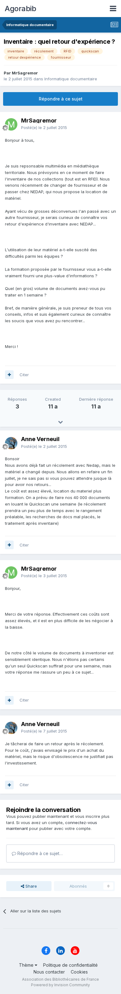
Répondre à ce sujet (61, 98)
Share (30, 886)
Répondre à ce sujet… (39, 853)
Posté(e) (44, 127)
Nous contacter (49, 971)
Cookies (79, 971)
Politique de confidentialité (70, 965)
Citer (24, 374)
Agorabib (20, 8)
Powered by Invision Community (60, 985)
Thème (27, 965)
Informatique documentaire (70, 78)
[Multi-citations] (9, 374)
